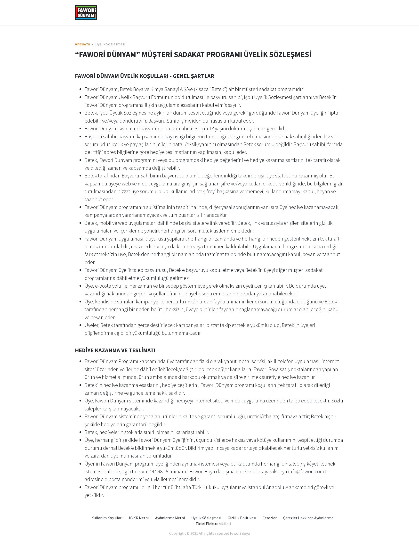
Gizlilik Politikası (242, 517)
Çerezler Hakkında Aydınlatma (308, 517)
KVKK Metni (139, 517)
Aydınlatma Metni (170, 517)
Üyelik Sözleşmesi (206, 517)
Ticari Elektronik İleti (213, 523)
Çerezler (270, 517)
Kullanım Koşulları (106, 517)
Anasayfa (82, 44)
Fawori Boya (240, 533)
